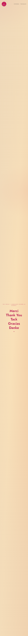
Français (23, 4)
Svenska (16, 4)
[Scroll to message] (14, 332)
